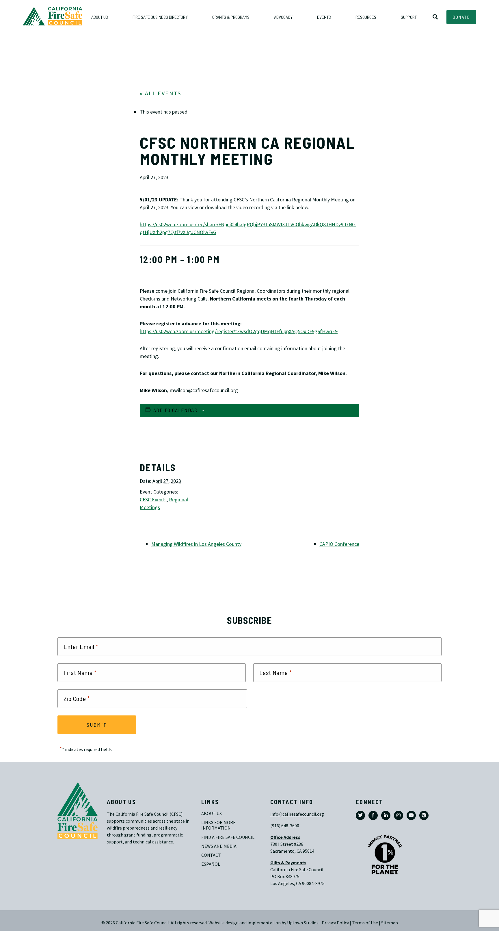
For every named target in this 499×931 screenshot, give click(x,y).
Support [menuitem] (409, 17)
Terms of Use (365, 923)
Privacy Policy (335, 923)
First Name (80, 672)
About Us (211, 813)
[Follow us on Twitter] (360, 815)
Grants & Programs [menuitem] (231, 17)
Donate (461, 17)
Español (210, 864)
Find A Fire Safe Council (227, 837)
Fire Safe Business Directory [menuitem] (160, 17)
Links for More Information (219, 825)
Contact (211, 855)
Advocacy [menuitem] (283, 17)
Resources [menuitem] (365, 17)
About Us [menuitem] (99, 17)
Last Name (275, 672)
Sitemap (389, 923)
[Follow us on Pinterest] (424, 815)
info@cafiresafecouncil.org (297, 814)
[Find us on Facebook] (373, 815)
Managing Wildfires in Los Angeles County (196, 544)
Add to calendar (175, 410)
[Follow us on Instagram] (398, 815)
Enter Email (81, 646)
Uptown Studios (303, 923)
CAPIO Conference (339, 544)
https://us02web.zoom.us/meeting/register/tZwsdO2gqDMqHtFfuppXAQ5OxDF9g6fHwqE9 (239, 331)
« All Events (160, 94)
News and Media (219, 846)
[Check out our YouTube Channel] (411, 815)
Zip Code (77, 698)
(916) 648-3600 (284, 826)
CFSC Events (153, 499)
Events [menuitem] (324, 17)
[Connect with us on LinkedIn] (385, 815)
